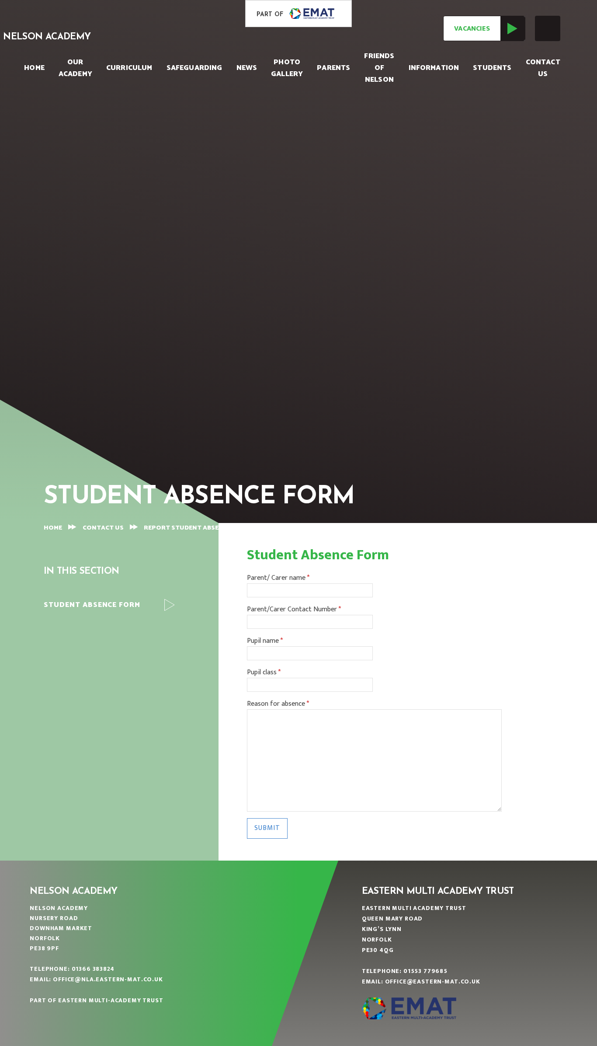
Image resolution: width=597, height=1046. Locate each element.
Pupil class (264, 672)
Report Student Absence (187, 528)
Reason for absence (278, 704)
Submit (267, 828)
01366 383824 (93, 969)
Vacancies (471, 29)
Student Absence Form (290, 528)
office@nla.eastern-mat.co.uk (108, 979)
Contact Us (103, 528)
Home (53, 528)
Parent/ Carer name (278, 578)
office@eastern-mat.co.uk (432, 981)
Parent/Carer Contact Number (294, 609)
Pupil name (265, 641)
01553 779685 (425, 971)
